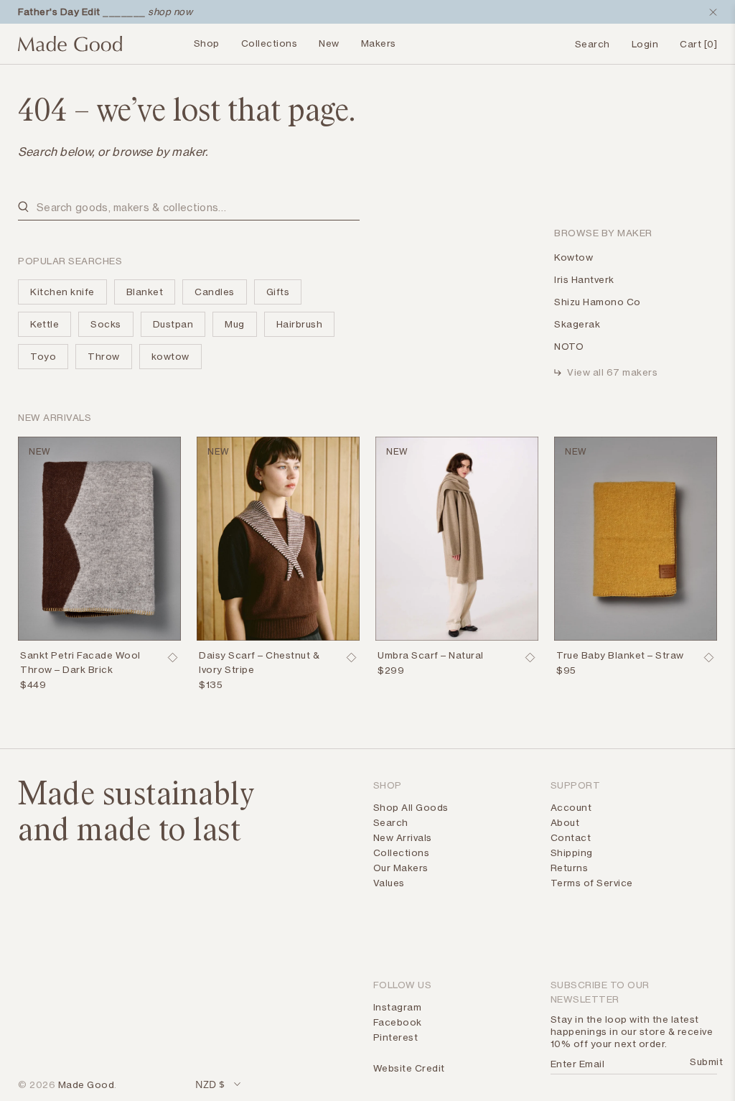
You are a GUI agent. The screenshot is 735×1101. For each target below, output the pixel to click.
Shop (207, 43)
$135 (211, 684)
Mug (235, 324)
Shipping (572, 852)
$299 (391, 670)
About (565, 822)
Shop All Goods (411, 807)
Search (390, 822)
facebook (397, 1022)
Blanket (145, 291)
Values (389, 882)
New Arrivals (402, 837)
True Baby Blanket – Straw (620, 655)
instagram (397, 1007)
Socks (105, 324)
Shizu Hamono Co (597, 301)
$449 (33, 684)
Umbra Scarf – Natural (431, 655)
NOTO (569, 346)
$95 (566, 670)
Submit (701, 1061)
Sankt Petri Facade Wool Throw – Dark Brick (80, 662)
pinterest (395, 1037)
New (329, 43)
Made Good (86, 1084)
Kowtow (573, 257)
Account (571, 807)
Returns (570, 867)
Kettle (44, 324)
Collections (269, 43)
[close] (710, 12)
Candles (215, 291)
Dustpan (173, 324)
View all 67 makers (612, 372)
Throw (104, 356)
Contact (571, 837)
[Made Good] (70, 49)
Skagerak (577, 324)
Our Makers (401, 867)
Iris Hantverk (584, 279)
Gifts (278, 291)
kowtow (170, 356)
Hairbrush (299, 324)
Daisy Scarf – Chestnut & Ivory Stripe (259, 662)
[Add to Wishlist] (172, 658)
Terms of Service (592, 882)
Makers (378, 43)
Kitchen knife (62, 291)
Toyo (43, 356)
